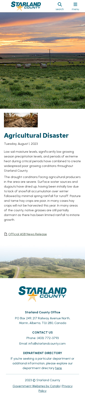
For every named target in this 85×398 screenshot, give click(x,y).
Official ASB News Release (27, 234)
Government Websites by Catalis (36, 386)
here (58, 368)
